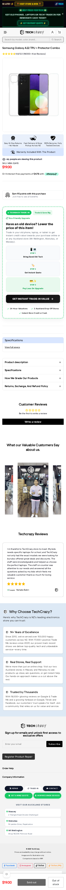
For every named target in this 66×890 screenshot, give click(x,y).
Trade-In (34, 788)
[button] (5, 32)
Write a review (33, 421)
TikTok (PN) (56, 865)
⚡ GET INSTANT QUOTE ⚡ (33, 23)
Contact (53, 788)
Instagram (26, 865)
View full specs (12, 347)
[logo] (31, 32)
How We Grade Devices (48, 796)
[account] (52, 32)
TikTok (41, 865)
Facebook (10, 865)
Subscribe (54, 744)
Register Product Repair (18, 756)
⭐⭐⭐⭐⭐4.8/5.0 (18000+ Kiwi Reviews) (24, 53)
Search (57, 39)
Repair (15, 788)
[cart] (59, 32)
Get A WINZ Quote (20, 796)
